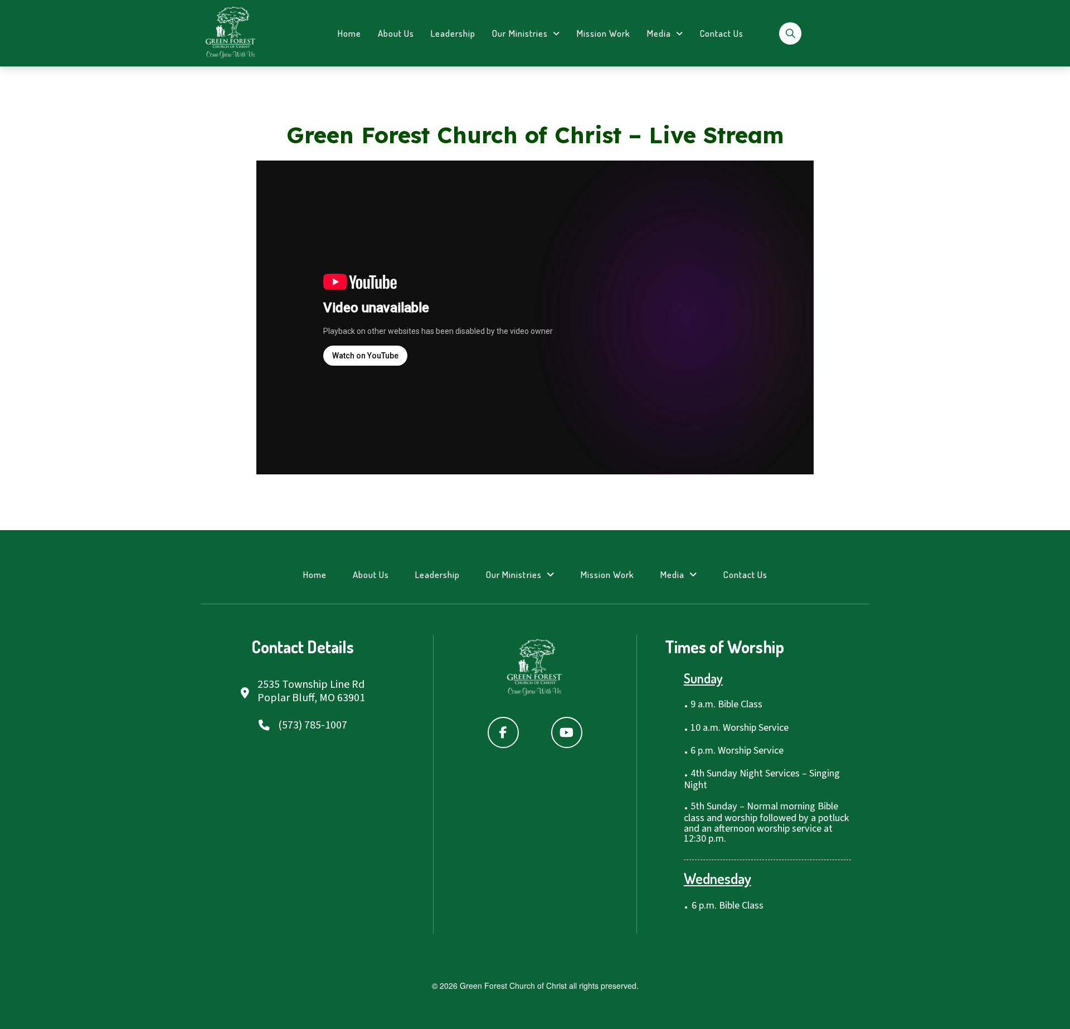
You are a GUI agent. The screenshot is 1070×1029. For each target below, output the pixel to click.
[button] (790, 33)
